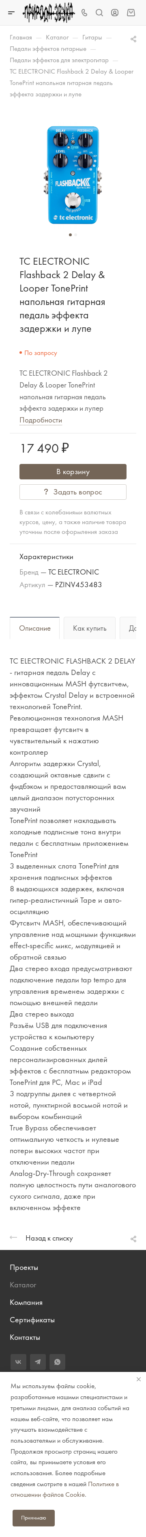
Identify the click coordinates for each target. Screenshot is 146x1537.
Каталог (23, 1285)
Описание (35, 628)
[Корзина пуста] (131, 12)
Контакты (25, 1337)
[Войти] (114, 13)
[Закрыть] (138, 1379)
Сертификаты (32, 1320)
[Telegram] (38, 1362)
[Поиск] (99, 13)
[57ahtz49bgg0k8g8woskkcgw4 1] (73, 175)
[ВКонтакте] (18, 1362)
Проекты (24, 1267)
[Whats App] (57, 1362)
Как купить (90, 628)
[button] (70, 234)
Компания (26, 1302)
